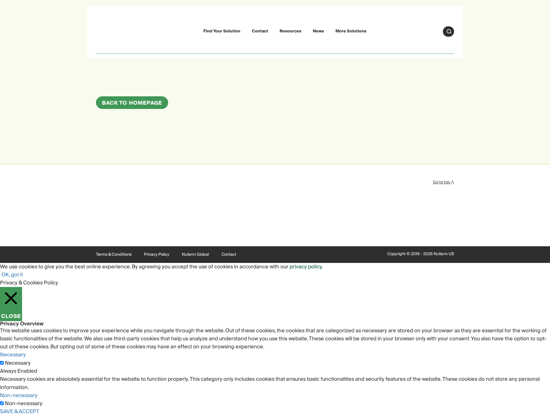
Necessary (18, 363)
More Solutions (350, 31)
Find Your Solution (221, 31)
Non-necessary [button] (19, 395)
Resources (290, 31)
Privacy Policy (156, 254)
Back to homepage (132, 103)
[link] (109, 30)
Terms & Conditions (113, 254)
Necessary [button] (13, 354)
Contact (260, 31)
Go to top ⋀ (443, 182)
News (318, 31)
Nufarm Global (195, 254)
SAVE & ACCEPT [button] (19, 411)
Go (449, 31)
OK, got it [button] (12, 274)
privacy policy (306, 266)
